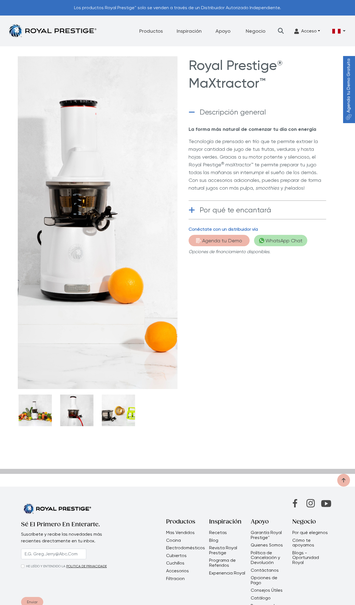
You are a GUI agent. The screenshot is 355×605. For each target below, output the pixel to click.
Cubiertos (176, 555)
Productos (151, 31)
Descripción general (233, 112)
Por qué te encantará (235, 210)
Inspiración (189, 31)
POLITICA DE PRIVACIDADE (86, 566)
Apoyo (222, 31)
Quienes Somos (267, 545)
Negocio (255, 31)
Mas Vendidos (180, 532)
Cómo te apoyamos (303, 543)
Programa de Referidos (222, 563)
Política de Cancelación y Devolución (265, 557)
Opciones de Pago (264, 580)
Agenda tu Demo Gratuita (348, 86)
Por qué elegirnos (310, 532)
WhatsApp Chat (284, 240)
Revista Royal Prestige (223, 550)
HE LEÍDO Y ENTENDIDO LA (45, 566)
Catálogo (261, 598)
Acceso (309, 31)
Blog (213, 540)
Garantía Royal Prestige (266, 535)
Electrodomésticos (185, 547)
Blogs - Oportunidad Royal (305, 557)
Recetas (218, 532)
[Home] (52, 30)
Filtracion (175, 578)
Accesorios (177, 570)
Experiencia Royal (227, 573)
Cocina (173, 540)
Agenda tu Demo (222, 240)
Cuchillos (175, 563)
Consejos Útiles (267, 590)
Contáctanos (265, 570)
